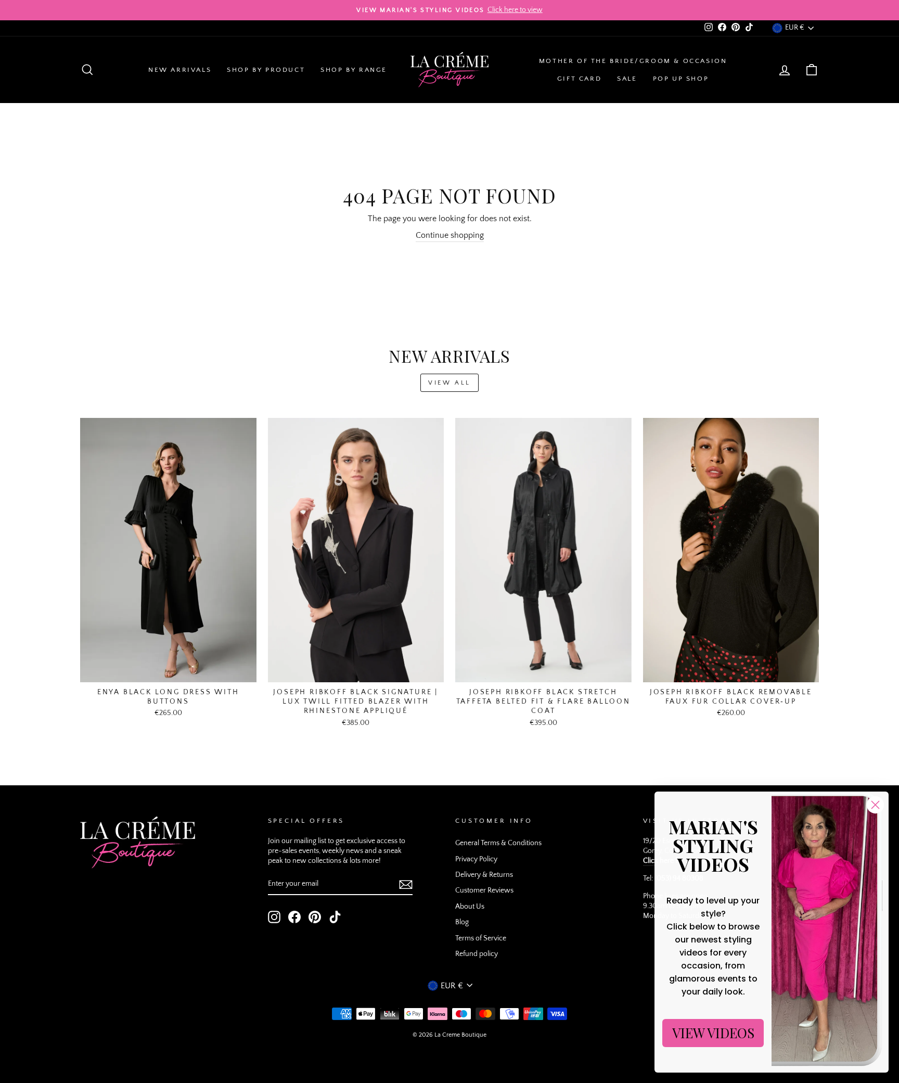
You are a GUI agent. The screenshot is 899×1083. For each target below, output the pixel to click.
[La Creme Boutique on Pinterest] (315, 917)
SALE (627, 78)
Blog (462, 922)
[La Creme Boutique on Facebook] (294, 917)
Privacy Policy (476, 859)
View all (449, 382)
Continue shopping (450, 235)
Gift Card (579, 78)
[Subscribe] (406, 884)
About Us (469, 906)
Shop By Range (353, 69)
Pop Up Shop (681, 78)
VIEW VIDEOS (713, 1033)
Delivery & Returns (484, 875)
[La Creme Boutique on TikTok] (335, 917)
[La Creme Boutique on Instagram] (274, 917)
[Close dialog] (875, 805)
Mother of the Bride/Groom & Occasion (633, 61)
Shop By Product (266, 69)
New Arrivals (179, 69)
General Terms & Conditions (498, 843)
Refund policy (476, 954)
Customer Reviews (484, 890)
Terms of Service (480, 938)
